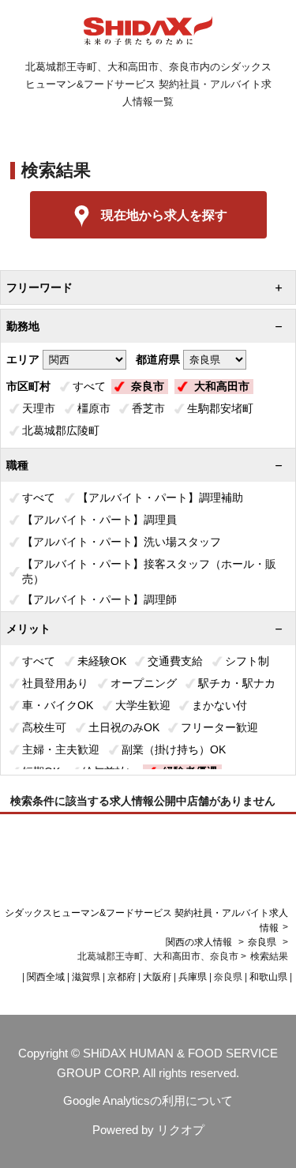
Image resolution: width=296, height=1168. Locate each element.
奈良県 (262, 942)
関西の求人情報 (200, 942)
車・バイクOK (57, 705)
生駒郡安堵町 (220, 408)
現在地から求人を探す (164, 215)
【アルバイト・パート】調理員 (99, 519)
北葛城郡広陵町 (60, 430)
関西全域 (46, 976)
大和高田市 (221, 386)
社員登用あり (55, 683)
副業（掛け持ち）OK (174, 749)
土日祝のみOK (123, 727)
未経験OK (101, 661)
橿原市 (94, 408)
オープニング (144, 683)
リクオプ (180, 1129)
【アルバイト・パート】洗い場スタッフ (121, 541)
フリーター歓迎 (219, 727)
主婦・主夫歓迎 (60, 749)
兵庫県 (192, 976)
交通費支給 (175, 661)
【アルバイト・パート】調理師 (99, 599)
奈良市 (147, 386)
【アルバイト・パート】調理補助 (160, 497)
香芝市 (148, 408)
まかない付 (219, 705)
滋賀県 (86, 976)
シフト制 (247, 661)
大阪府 (157, 976)
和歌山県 (268, 976)
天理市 (38, 408)
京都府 (121, 976)
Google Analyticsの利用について (148, 1100)
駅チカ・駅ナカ (236, 683)
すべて (89, 386)
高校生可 (44, 727)
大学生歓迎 (142, 705)
